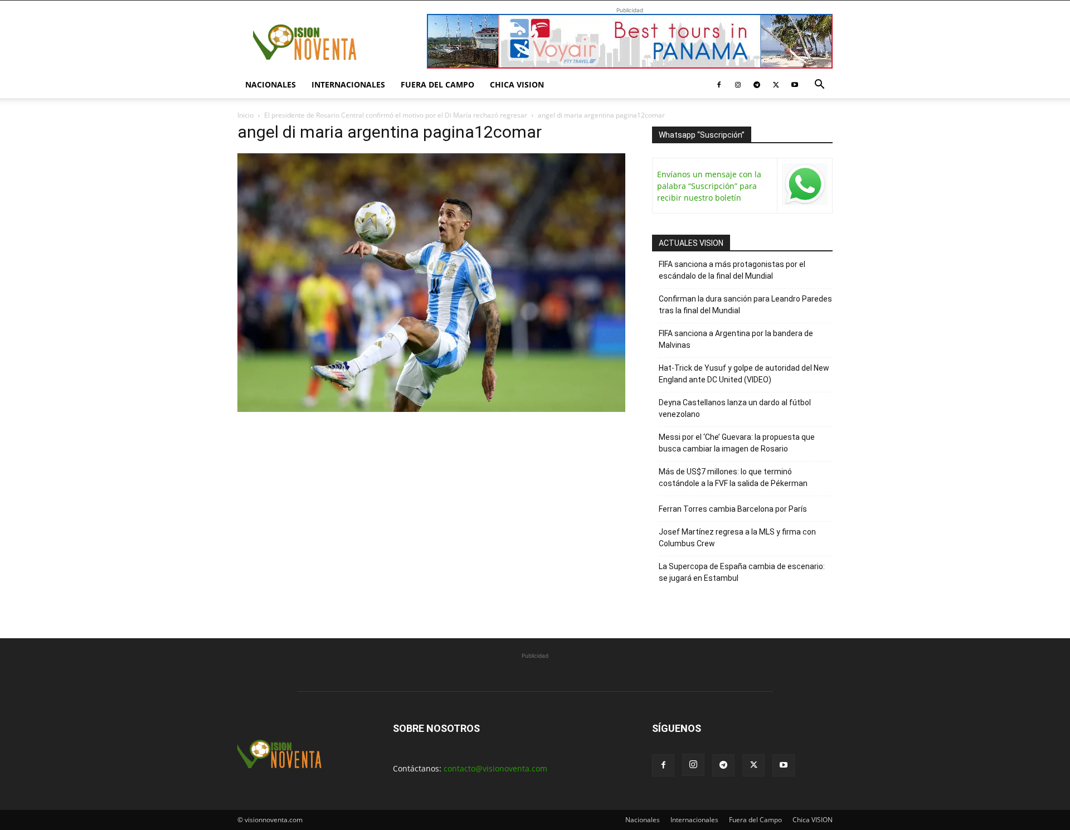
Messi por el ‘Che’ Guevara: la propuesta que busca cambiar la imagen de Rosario (737, 443)
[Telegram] (756, 84)
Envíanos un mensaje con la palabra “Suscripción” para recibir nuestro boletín (709, 186)
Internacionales (348, 84)
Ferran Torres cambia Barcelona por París (733, 508)
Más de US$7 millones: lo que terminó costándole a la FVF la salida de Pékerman (733, 477)
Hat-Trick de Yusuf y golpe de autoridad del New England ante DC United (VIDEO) (744, 373)
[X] (775, 84)
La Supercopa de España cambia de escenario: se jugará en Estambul (742, 572)
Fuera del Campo (437, 84)
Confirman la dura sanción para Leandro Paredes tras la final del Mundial (745, 304)
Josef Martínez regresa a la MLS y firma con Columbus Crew (737, 537)
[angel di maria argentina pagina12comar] (431, 409)
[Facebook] (719, 84)
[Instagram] (737, 84)
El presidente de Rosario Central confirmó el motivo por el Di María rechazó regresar (395, 115)
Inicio (245, 115)
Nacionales (270, 84)
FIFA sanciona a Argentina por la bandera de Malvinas (736, 339)
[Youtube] (794, 84)
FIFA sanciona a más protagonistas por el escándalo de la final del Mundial (732, 270)
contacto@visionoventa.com (495, 768)
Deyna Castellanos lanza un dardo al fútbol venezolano (735, 408)
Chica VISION (517, 84)
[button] (819, 85)
